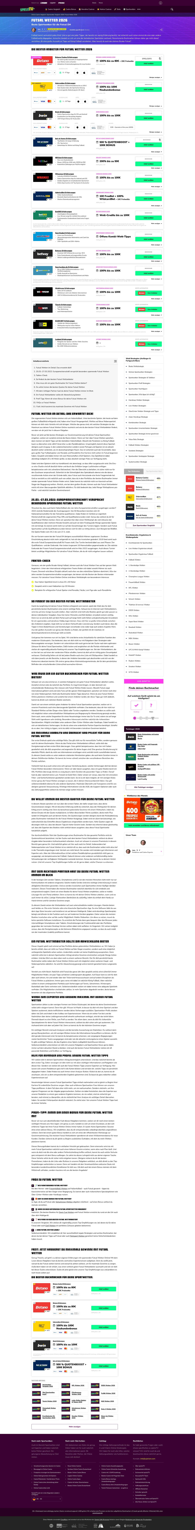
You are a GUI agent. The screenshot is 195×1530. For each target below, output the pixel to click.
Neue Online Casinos (74, 1466)
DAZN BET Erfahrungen (65, 321)
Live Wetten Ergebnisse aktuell (140, 548)
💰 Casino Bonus (69, 9)
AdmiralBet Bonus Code (104, 192)
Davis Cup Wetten (66, 1212)
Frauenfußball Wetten (58, 1188)
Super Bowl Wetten (136, 621)
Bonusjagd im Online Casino (43, 1469)
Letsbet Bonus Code (103, 339)
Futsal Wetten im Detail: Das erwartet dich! (54, 367)
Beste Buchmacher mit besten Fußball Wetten (148, 755)
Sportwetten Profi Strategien (139, 383)
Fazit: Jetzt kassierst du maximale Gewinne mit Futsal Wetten (61, 406)
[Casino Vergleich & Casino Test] (31, 9)
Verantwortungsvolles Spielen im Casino (47, 1466)
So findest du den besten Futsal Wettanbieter (54, 379)
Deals (94, 3)
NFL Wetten (133, 588)
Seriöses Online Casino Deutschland (79, 1469)
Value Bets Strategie (136, 439)
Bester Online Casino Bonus (77, 1473)
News (101, 3)
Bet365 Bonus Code (103, 211)
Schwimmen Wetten (64, 1202)
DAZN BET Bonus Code (103, 321)
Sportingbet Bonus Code (105, 233)
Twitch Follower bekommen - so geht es (114, 1488)
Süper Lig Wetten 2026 (107, 1417)
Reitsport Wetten (77, 1236)
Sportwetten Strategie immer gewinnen (144, 434)
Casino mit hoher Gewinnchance (78, 1482)
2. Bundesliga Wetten (137, 571)
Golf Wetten (50, 1225)
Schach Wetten (134, 599)
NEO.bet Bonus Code (103, 157)
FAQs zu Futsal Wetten (46, 402)
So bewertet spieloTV (142, 1473)
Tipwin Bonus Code (103, 304)
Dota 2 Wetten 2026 (108, 1409)
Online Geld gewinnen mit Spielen (45, 1476)
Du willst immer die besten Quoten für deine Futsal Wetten (60, 387)
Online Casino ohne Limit (42, 1488)
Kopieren (160, 58)
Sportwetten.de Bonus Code (106, 267)
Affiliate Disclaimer (141, 1489)
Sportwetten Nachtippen (138, 389)
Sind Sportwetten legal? (48, 1393)
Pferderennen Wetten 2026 (76, 1393)
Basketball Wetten (136, 633)
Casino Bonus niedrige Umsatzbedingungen (108, 1480)
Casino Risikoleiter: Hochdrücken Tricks (46, 1479)
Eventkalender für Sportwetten (140, 543)
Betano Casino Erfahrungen (66, 57)
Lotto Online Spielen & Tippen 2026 (79, 1401)
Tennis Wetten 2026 (49, 1401)
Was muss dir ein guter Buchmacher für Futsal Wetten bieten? (61, 383)
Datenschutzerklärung (142, 1482)
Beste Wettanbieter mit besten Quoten (148, 735)
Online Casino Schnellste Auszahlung (113, 1469)
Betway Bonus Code (103, 250)
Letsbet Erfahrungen (63, 339)
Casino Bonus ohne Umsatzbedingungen (114, 1485)
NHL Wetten (133, 616)
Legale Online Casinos (75, 1476)
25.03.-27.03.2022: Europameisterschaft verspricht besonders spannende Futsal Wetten (72, 371)
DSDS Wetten (134, 610)
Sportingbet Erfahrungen (65, 233)
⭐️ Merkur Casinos (104, 9)
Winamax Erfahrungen (64, 174)
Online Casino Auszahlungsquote (112, 1466)
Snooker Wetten (135, 666)
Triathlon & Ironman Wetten (139, 605)
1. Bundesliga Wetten (137, 565)
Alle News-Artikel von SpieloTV (146, 1502)
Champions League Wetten (139, 576)
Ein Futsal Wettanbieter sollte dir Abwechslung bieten (58, 395)
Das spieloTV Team (141, 1476)
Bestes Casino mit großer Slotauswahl (146, 775)
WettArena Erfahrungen (65, 288)
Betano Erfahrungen (59, 1303)
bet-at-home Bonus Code (105, 138)
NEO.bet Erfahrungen (63, 158)
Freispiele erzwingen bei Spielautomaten (47, 1473)
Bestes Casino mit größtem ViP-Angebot (149, 765)
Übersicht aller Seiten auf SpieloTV (146, 1499)
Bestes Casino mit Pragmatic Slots (112, 1476)
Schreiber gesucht (141, 1492)
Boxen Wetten (134, 644)
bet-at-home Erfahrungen (65, 139)
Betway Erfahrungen (63, 251)
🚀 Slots (117, 9)
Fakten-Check (41, 375)
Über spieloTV (140, 1466)
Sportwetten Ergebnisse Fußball (141, 554)
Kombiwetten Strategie (137, 422)
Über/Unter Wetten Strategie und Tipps (144, 411)
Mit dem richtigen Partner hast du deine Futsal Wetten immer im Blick (64, 391)
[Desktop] (136, 705)
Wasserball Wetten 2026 (49, 1409)
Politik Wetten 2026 (108, 1393)
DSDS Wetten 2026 (108, 1385)
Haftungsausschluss (141, 1486)
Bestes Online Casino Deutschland (79, 1486)
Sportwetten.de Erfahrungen (66, 267)
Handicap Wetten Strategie (139, 400)
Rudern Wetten (134, 661)
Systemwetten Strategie (138, 462)
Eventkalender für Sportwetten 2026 (48, 1417)
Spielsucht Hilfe (140, 1479)
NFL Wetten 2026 (78, 1385)
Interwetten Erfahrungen (65, 83)
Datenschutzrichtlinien (142, 1469)
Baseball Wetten (135, 627)
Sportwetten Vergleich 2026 (55, 15)
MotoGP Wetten (135, 655)
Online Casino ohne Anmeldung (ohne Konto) (46, 1483)
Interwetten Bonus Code (105, 83)
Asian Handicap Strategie (138, 417)
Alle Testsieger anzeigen (143, 787)
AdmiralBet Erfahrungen (65, 193)
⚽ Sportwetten (129, 9)
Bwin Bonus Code (102, 112)
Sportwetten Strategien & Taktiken (142, 377)
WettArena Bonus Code (104, 288)
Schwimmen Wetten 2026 (79, 1409)
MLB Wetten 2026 (107, 1401)
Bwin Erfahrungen (62, 112)
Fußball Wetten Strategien (139, 445)
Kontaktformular (140, 1495)
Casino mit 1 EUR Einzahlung (110, 1473)
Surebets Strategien (136, 451)
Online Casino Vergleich (38, 15)
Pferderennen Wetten (137, 593)
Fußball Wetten (134, 560)
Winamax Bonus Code (103, 174)
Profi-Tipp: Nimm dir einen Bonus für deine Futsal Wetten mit (61, 398)
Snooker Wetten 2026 (77, 1417)
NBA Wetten (133, 638)
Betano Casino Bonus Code (105, 57)
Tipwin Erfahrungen (63, 305)
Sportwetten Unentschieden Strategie (143, 428)
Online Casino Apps (74, 1479)
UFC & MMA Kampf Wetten (139, 650)
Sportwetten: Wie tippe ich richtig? (142, 394)
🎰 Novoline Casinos (86, 9)
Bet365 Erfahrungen (63, 212)
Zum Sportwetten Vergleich (144, 525)
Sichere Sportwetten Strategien (140, 372)
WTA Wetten (134, 672)
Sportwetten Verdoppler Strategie (141, 456)
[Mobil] (151, 705)
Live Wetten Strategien (137, 406)
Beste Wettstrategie (136, 366)
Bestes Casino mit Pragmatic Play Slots (147, 745)
